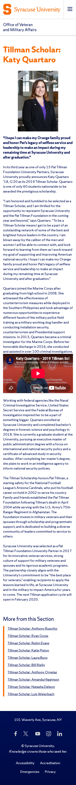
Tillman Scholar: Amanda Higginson (33, 679)
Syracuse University (39, 745)
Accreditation (50, 763)
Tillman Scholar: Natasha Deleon (31, 686)
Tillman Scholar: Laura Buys (27, 657)
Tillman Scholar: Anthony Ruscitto (32, 628)
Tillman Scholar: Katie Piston (28, 650)
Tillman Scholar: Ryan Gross (27, 635)
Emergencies (29, 771)
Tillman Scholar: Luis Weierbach (30, 694)
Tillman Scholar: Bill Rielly (26, 664)
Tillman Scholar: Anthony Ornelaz (32, 672)
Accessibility (25, 763)
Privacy (50, 771)
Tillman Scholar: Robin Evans (28, 643)
